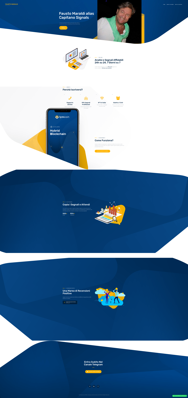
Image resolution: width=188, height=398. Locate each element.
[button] (179, 396)
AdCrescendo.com (95, 395)
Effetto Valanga (88, 395)
